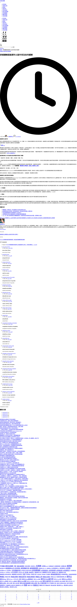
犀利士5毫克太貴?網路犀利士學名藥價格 (8, 503)
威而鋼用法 (63, 568)
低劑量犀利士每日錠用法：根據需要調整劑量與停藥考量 (12, 465)
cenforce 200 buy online (6, 300)
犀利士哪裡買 (62, 581)
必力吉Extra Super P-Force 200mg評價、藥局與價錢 (10, 539)
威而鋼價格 (17, 568)
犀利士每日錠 (16, 583)
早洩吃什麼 (34, 574)
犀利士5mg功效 (57, 579)
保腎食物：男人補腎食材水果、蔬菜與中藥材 (9, 545)
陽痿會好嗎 (47, 585)
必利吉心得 (21, 572)
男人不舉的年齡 (42, 583)
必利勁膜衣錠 (73, 570)
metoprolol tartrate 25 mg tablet (8, 277)
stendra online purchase (6, 307)
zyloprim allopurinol (6, 262)
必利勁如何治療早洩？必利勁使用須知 (8, 432)
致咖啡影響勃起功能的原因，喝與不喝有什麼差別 (10, 441)
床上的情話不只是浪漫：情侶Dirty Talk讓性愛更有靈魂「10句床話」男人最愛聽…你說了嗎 (19, 438)
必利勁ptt (8, 570)
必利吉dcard (2, 572)
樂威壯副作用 (22, 577)
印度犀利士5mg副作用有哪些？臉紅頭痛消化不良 (10, 528)
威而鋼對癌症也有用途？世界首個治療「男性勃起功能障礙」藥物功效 (17, 211)
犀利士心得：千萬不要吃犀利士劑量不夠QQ (9, 512)
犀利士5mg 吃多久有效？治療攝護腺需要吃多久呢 (10, 444)
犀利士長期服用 (43, 217)
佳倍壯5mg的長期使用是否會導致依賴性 (8, 555)
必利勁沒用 (59, 570)
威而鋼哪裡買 (34, 568)
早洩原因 (28, 574)
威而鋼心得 (49, 568)
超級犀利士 (2, 224)
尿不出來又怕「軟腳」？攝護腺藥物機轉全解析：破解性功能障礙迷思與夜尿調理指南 (18, 507)
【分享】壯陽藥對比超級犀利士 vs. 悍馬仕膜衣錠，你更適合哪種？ (14, 478)
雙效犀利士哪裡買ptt (4, 587)
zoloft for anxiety (5, 269)
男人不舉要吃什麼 (51, 583)
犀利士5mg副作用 (10, 217)
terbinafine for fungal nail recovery (9, 353)
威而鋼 (69, 566)
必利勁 (68, 568)
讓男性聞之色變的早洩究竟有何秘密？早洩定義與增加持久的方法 (14, 554)
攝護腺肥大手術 (54, 572)
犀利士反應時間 (55, 581)
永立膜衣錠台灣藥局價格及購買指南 (7, 457)
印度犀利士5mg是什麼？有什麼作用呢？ (8, 517)
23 (71, 597)
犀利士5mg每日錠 (30, 581)
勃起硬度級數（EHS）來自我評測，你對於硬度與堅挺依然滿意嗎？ (14, 546)
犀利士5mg (3, 579)
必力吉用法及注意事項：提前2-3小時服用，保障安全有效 (12, 531)
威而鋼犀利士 (55, 568)
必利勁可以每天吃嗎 (26, 570)
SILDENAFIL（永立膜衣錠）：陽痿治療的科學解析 (11, 490)
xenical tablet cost (5, 338)
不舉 (15, 566)
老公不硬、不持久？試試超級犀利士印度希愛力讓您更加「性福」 (14, 486)
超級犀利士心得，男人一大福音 (6, 484)
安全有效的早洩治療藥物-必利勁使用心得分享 (10, 436)
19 (27, 597)
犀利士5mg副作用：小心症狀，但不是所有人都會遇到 (11, 471)
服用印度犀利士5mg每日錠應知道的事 (8, 519)
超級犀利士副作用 (10, 585)
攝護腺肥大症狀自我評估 (5, 574)
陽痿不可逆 (30, 585)
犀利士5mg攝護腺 (13, 581)
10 (5, 596)
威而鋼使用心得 (9, 568)
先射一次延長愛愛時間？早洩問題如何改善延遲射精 (11, 445)
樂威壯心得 (38, 577)
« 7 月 (38, 602)
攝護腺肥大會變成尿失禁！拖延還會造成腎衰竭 (10, 533)
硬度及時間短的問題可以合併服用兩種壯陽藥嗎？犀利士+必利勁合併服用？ (16, 488)
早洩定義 (39, 574)
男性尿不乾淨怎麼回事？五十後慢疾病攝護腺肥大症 (11, 439)
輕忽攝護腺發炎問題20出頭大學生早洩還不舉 (9, 548)
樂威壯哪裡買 (31, 577)
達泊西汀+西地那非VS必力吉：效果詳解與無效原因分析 (12, 532)
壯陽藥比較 (63, 566)
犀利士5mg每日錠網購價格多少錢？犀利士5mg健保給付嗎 (12, 506)
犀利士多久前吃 (32, 217)
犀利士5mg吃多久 (67, 579)
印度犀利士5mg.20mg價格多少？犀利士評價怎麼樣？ (11, 500)
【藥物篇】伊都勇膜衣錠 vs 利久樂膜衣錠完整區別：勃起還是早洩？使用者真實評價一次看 (19, 502)
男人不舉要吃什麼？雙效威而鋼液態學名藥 (9, 442)
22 (60, 597)
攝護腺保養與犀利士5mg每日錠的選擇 (8, 473)
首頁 (1, 49)
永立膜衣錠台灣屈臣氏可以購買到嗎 (7, 461)
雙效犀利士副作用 (68, 585)
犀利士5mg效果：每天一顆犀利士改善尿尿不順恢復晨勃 (12, 487)
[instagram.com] (4, 39)
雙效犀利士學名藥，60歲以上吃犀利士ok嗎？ (29, 165)
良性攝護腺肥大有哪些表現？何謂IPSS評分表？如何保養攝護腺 (13, 520)
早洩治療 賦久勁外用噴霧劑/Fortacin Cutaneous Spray (11, 430)
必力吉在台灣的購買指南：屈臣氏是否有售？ (9, 538)
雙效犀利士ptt (60, 585)
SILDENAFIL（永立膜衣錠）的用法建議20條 (9, 462)
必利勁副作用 (16, 570)
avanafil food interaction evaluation (9, 368)
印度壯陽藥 (2, 0)
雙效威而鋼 (53, 585)
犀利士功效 (26, 217)
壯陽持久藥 (2, 51)
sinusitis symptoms (5, 399)
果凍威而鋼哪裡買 (73, 574)
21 (49, 597)
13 (38, 596)
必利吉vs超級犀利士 (11, 153)
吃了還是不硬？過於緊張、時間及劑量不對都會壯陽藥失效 (12, 561)
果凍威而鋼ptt (64, 574)
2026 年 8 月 (4, 412)
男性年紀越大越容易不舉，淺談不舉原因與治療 (10, 423)
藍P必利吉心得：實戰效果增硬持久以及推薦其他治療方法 (12, 474)
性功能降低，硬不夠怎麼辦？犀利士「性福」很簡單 (11, 452)
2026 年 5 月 (4, 416)
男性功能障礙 (8, 51)
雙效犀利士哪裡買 (51, 217)
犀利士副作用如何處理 (19, 217)
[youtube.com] (4, 41)
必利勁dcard (3, 570)
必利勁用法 (66, 570)
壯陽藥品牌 (51, 566)
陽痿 (25, 585)
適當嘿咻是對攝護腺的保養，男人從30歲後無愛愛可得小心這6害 (13, 425)
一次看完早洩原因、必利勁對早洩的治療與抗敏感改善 (11, 429)
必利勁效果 (52, 570)
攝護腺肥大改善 (62, 572)
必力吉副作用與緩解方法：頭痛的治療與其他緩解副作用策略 (13, 549)
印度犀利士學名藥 (4, 513)
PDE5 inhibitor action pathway (8, 376)
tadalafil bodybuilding (6, 284)
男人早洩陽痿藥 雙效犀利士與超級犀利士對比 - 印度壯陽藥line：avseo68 (21, 244)
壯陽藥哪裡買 (57, 566)
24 (5, 599)
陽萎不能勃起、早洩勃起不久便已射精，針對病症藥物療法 (12, 451)
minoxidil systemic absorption (8, 361)
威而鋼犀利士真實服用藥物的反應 (7, 455)
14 (49, 596)
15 (60, 596)
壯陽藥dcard (45, 566)
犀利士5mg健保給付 (27, 579)
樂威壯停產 (7, 576)
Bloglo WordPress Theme (25, 604)
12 (27, 596)
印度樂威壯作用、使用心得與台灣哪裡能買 (9, 420)
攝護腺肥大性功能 (46, 572)
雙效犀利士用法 (13, 587)
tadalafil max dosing (6, 330)
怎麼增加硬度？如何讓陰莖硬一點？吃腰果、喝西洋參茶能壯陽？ (14, 536)
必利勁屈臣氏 (44, 570)
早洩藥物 (48, 574)
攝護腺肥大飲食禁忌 (17, 574)
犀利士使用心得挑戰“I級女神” (6, 510)
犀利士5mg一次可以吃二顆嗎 (14, 579)
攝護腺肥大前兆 (38, 572)
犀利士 (69, 577)
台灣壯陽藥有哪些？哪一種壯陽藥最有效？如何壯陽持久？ (12, 544)
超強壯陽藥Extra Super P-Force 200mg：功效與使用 (10, 542)
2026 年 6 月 (4, 415)
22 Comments (18, 136)
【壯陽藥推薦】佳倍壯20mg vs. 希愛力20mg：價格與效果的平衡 (13, 483)
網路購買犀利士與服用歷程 (6, 499)
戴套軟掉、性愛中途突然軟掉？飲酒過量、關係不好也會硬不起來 (14, 497)
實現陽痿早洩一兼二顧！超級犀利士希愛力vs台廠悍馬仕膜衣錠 (13, 477)
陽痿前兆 (36, 585)
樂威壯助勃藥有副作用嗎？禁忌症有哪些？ (9, 428)
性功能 (26, 572)
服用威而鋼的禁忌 (56, 574)
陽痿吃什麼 (42, 585)
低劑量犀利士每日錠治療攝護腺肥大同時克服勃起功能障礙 (12, 468)
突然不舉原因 (70, 583)
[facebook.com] (4, 33)
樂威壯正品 (53, 576)
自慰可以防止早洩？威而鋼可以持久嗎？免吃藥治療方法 (12, 557)
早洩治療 (43, 574)
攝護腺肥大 (31, 572)
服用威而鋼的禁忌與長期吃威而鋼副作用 (8, 494)
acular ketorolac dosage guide (8, 345)
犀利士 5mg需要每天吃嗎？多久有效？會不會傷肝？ (11, 541)
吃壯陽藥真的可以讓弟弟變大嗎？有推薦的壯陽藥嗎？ (11, 448)
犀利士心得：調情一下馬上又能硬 (7, 516)
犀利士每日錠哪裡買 (25, 583)
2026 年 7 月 (4, 414)
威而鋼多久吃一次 (42, 568)
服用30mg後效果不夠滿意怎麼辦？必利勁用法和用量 (11, 454)
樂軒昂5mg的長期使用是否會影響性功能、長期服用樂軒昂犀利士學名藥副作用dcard (18, 558)
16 (71, 596)
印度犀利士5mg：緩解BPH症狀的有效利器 (9, 467)
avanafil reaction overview (7, 383)
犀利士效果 (9, 583)
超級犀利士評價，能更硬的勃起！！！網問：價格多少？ (12, 526)
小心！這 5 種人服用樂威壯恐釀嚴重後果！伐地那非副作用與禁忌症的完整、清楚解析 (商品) (22, 215)
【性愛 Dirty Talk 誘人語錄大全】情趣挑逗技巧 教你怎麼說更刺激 (14, 480)
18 (16, 597)
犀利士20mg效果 (3, 217)
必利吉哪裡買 (14, 572)
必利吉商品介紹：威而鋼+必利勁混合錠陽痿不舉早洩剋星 (12, 496)
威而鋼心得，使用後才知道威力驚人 (7, 433)
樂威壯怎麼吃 (46, 577)
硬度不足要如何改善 (61, 583)
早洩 (24, 574)
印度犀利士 (33, 566)
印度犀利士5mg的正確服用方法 (6, 515)
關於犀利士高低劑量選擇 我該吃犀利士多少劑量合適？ (11, 523)
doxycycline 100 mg (6, 246)
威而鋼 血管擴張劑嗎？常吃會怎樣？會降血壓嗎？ (10, 422)
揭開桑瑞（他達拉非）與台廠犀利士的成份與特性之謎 (14, 209)
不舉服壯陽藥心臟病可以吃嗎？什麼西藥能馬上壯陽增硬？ (12, 551)
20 (38, 597)
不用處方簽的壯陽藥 (6, 566)
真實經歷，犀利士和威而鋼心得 (6, 449)
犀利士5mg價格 (37, 579)
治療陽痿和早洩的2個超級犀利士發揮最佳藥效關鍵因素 (14, 214)
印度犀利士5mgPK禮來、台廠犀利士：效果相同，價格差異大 (13, 470)
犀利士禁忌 (38, 217)
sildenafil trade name (6, 292)
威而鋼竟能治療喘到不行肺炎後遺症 (7, 419)
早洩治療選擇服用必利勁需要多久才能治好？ (12, 212)
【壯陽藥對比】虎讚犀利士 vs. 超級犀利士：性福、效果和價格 (13, 475)
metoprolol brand (5, 254)
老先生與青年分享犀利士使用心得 (7, 504)
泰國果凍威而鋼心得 (61, 576)
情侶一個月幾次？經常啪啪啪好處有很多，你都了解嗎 (11, 426)
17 (5, 597)
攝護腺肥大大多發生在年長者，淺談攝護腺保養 (10, 435)
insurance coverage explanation (8, 391)
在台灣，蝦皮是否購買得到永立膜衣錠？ (8, 458)
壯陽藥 (38, 566)
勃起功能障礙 (20, 566)
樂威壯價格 (14, 577)
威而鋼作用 (2, 568)
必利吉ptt (8, 572)
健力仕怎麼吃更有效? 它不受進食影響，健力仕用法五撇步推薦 (13, 560)
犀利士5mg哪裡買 (4, 581)
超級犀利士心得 (19, 585)
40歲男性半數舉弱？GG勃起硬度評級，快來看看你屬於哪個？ (13, 491)
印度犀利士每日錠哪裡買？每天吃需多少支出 (9, 525)
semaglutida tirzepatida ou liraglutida (9, 322)
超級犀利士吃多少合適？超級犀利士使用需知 (9, 509)
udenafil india (5, 315)
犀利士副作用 (47, 581)
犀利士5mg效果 (22, 581)
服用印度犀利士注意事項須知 (6, 529)
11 (16, 596)
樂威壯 (2, 577)
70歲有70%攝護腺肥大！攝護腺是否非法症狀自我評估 (11, 522)
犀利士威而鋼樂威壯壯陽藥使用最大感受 (8, 446)
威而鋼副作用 (25, 568)
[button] (11, 47)
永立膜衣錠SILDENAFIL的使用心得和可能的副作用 (11, 481)
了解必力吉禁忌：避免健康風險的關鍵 (8, 493)
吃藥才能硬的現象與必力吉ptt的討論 (7, 535)
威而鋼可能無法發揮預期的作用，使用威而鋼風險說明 (11, 552)
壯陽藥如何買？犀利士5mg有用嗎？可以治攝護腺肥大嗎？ (12, 464)
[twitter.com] (4, 35)
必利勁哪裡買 (35, 570)
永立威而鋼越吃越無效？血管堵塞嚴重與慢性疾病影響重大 (12, 562)
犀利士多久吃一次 (70, 581)
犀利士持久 (3, 583)
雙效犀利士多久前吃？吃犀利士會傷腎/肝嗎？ (9, 459)
